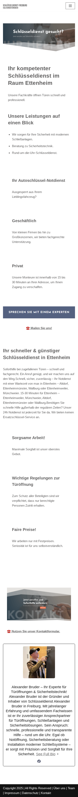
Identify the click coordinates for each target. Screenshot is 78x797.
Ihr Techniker (41, 574)
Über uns (59, 788)
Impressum (12, 793)
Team (71, 788)
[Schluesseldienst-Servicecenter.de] (15, 6)
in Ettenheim (66, 574)
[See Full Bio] (57, 754)
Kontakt (46, 793)
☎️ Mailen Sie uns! (39, 328)
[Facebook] (39, 761)
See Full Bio (45, 754)
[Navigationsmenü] (70, 5)
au (22, 407)
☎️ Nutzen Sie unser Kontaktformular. (33, 631)
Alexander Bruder (13, 574)
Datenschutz (30, 793)
